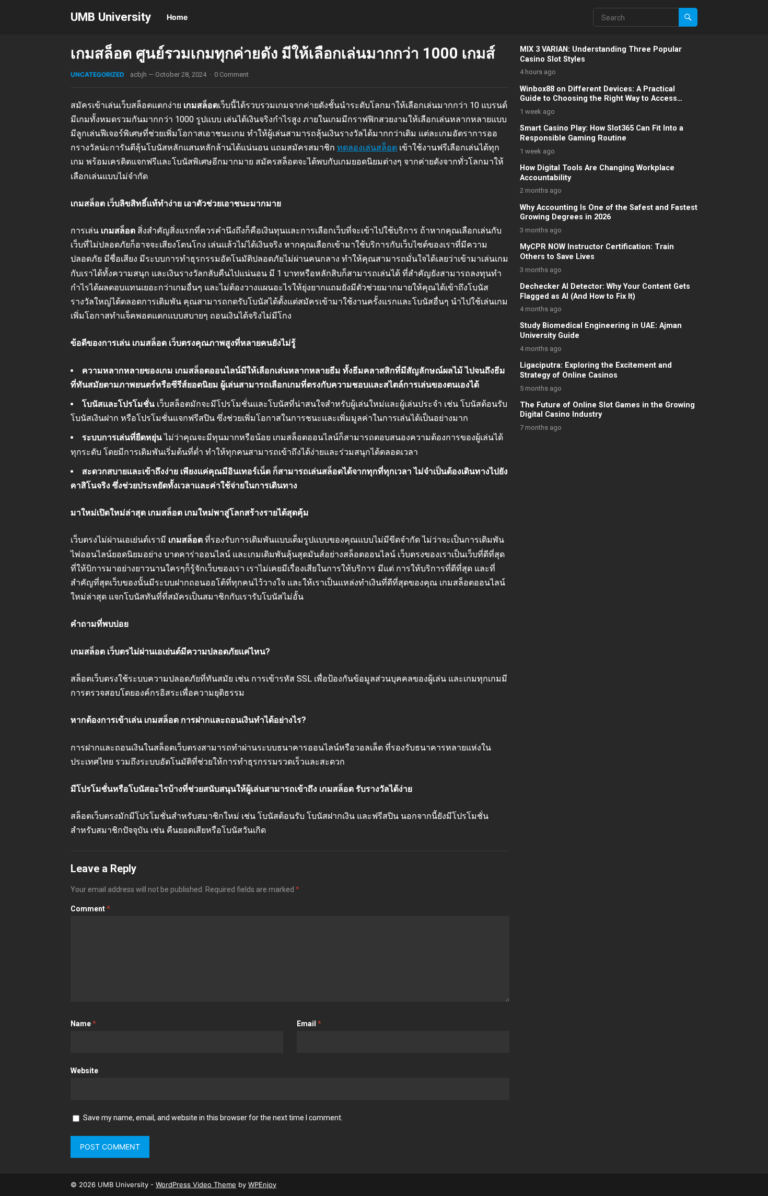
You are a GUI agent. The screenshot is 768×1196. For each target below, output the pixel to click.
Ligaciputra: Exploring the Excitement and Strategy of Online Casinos (596, 370)
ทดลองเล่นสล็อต (367, 148)
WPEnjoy (262, 1184)
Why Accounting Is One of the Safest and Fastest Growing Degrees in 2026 (608, 212)
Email (309, 1023)
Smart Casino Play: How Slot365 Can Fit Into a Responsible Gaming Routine (601, 133)
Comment (90, 909)
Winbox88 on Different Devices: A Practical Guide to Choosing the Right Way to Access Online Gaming (598, 99)
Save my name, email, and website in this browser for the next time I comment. (213, 1117)
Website (84, 1070)
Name (83, 1023)
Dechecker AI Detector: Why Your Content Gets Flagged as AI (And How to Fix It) (605, 291)
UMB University (111, 17)
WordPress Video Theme (196, 1184)
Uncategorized (97, 74)
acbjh (138, 74)
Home (177, 17)
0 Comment (231, 74)
